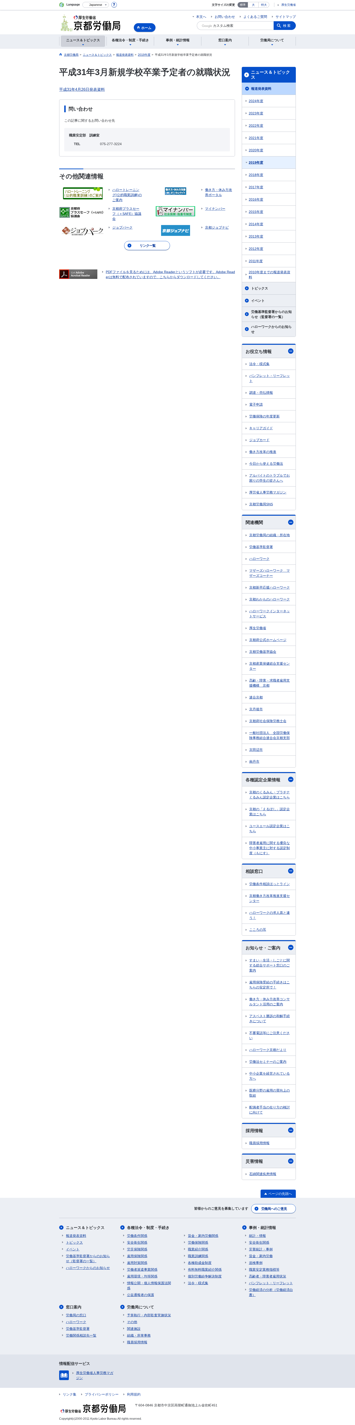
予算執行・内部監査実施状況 (149, 1315)
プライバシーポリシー (102, 1394)
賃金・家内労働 (261, 1256)
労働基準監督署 (261, 547)
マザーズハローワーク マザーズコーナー (269, 573)
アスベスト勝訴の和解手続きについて (269, 1018)
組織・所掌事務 (139, 1335)
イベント (258, 301)
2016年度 (256, 199)
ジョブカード (259, 440)
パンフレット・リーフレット (269, 378)
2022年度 (256, 125)
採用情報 (254, 1130)
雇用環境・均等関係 (142, 1276)
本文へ (201, 16)
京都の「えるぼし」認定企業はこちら (269, 811)
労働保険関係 (198, 1242)
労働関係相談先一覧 (81, 1335)
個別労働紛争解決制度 (205, 1276)
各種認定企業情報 (263, 779)
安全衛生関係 (137, 1242)
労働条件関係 (137, 1236)
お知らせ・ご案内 (263, 947)
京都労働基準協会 (262, 652)
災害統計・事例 (261, 1249)
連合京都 (256, 697)
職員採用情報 (259, 1143)
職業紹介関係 (198, 1249)
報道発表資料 (261, 89)
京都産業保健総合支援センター (269, 666)
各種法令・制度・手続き (148, 1228)
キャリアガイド (261, 428)
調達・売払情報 (261, 393)
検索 (287, 26)
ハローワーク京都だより (267, 1050)
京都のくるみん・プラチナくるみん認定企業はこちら (269, 794)
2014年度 (256, 224)
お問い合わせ (225, 16)
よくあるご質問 (255, 16)
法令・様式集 (259, 364)
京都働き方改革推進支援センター (269, 898)
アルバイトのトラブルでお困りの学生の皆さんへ (269, 477)
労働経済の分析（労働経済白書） (271, 1292)
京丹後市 (256, 709)
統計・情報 (257, 1236)
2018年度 (256, 175)
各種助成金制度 (200, 1263)
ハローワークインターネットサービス (269, 613)
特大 (264, 5)
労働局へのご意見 (274, 1209)
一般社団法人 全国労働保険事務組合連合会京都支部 (269, 735)
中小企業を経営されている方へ (269, 1076)
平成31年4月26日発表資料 (82, 89)
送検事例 (256, 1263)
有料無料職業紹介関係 (205, 1269)
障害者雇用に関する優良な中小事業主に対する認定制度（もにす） (269, 848)
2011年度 (256, 261)
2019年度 (256, 162)
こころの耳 (257, 929)
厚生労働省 (288, 5)
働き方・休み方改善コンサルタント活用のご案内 (269, 1001)
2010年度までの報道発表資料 (269, 274)
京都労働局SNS (261, 504)
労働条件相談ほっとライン (269, 884)
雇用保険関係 (137, 1256)
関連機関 (254, 522)
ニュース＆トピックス (270, 75)
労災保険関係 (137, 1249)
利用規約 (134, 1394)
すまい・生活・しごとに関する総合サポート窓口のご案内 (269, 965)
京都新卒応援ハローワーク (269, 587)
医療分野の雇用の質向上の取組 (269, 1092)
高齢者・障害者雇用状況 (267, 1276)
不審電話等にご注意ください (269, 1035)
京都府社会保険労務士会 (267, 721)
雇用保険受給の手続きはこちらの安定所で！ (269, 984)
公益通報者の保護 (140, 1295)
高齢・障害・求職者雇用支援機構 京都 (269, 682)
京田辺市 (256, 750)
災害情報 (254, 1161)
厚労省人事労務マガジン (267, 492)
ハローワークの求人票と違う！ (269, 915)
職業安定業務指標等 (264, 1269)
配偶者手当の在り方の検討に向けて (269, 1109)
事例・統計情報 (262, 1228)
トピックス (259, 288)
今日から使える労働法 (266, 464)
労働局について (140, 1307)
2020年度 (256, 150)
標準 (243, 5)
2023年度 (256, 113)
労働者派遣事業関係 (142, 1269)
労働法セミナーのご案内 (267, 1062)
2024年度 (256, 101)
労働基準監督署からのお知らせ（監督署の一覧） (271, 314)
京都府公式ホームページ (267, 640)
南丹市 (254, 761)
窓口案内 (73, 1307)
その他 (132, 1322)
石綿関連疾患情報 (262, 1174)
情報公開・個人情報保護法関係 (149, 1285)
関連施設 (134, 1329)
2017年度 (256, 187)
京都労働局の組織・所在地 (269, 535)
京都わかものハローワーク (269, 599)
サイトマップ (286, 16)
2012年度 (256, 249)
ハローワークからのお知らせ (271, 329)
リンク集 (69, 1394)
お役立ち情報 (259, 351)
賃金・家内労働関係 (203, 1236)
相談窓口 (254, 871)
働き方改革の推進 (262, 452)
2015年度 (256, 212)
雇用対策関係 (137, 1263)
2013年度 (256, 236)
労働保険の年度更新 (264, 416)
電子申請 (256, 404)
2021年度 (256, 138)
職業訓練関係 (198, 1256)
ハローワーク (259, 559)
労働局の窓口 (76, 1315)
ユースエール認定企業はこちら (269, 828)
